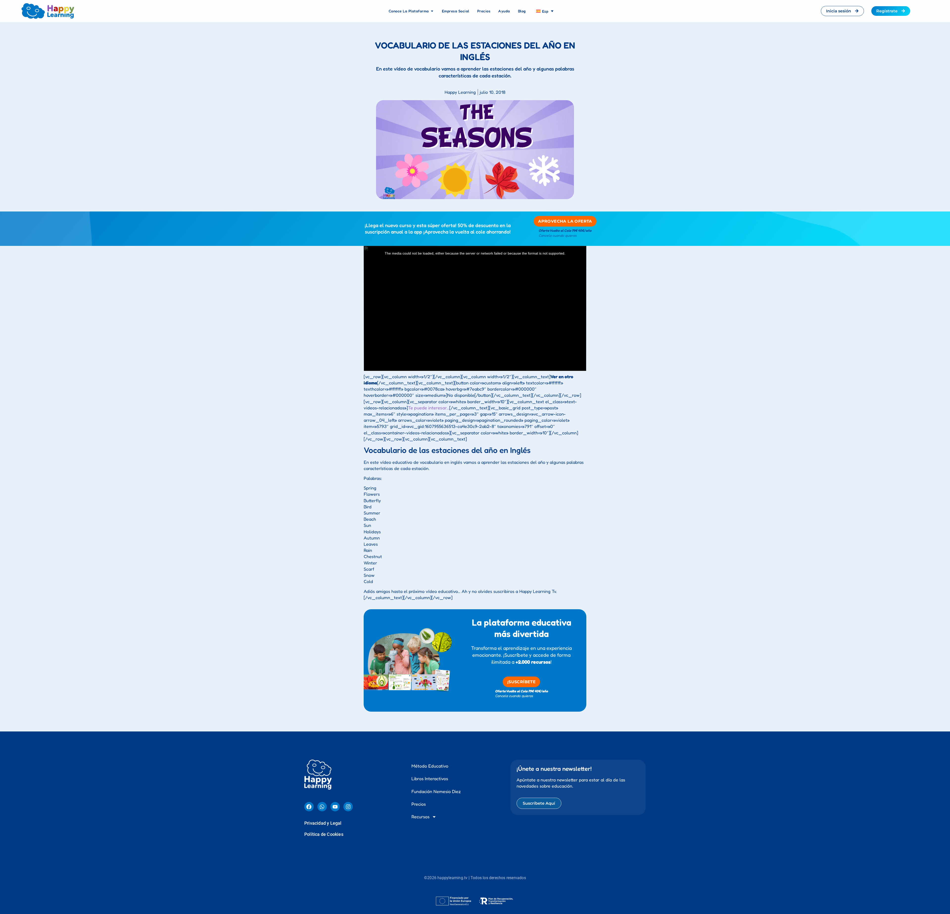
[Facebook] (309, 802)
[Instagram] (348, 802)
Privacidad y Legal (323, 819)
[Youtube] (335, 802)
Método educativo (429, 762)
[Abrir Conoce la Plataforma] (432, 11)
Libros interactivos (429, 774)
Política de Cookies (323, 830)
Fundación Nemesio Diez (436, 787)
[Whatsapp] (322, 802)
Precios (418, 800)
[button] (475, 912)
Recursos (420, 812)
